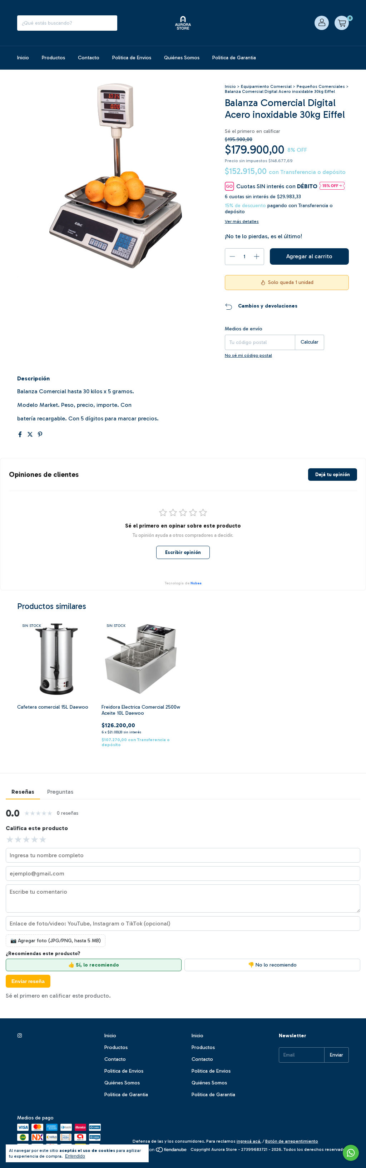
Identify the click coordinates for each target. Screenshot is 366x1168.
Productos (53, 58)
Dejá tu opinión (332, 474)
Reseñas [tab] (22, 791)
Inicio (23, 58)
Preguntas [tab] (60, 791)
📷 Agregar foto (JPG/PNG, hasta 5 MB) (55, 941)
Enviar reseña (28, 981)
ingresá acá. (249, 1141)
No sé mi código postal (248, 355)
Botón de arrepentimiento (291, 1141)
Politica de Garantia (234, 58)
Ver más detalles (242, 221)
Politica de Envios (131, 58)
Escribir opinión (183, 552)
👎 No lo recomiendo (272, 965)
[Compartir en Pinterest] (40, 434)
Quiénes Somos (181, 58)
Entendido (75, 1156)
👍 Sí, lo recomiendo (93, 965)
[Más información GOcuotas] (332, 186)
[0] (342, 23)
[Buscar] (110, 23)
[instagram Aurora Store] (19, 1036)
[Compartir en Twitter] (30, 434)
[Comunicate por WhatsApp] (351, 1153)
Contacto (88, 58)
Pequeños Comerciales (321, 86)
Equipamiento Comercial (266, 86)
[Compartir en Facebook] (20, 434)
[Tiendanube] (160, 1151)
